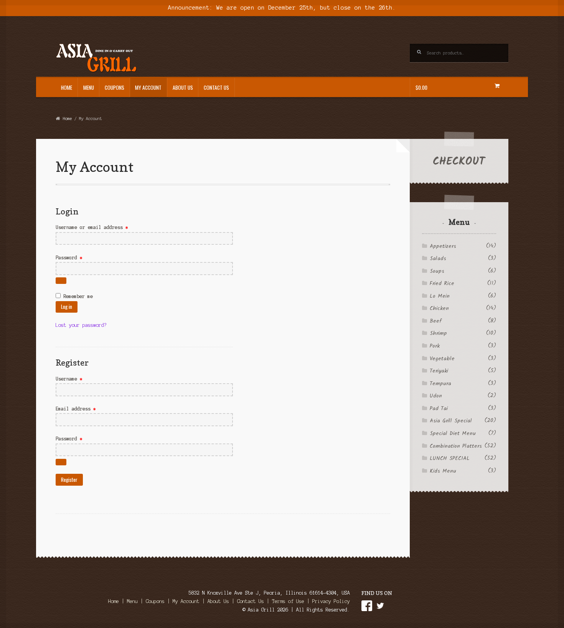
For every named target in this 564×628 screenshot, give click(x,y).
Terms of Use (288, 601)
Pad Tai (439, 408)
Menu (88, 87)
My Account (148, 87)
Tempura (440, 383)
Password (80, 257)
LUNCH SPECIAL (450, 458)
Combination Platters (456, 446)
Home (66, 87)
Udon (436, 396)
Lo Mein (440, 296)
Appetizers (443, 246)
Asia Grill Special (451, 421)
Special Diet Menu (453, 433)
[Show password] (61, 280)
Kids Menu (443, 471)
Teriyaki (439, 371)
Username (80, 378)
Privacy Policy (331, 601)
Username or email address (102, 227)
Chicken (439, 308)
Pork (435, 346)
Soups (437, 271)
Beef (435, 321)
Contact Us (216, 87)
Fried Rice (442, 283)
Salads (438, 258)
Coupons (114, 87)
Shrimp (438, 333)
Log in (66, 306)
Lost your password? (81, 325)
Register (69, 479)
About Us (183, 87)
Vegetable (442, 358)
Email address (86, 408)
